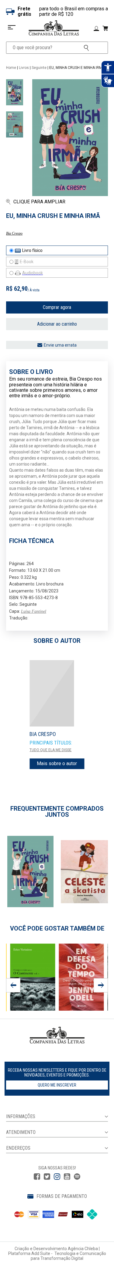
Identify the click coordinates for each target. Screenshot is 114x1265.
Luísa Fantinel (33, 611)
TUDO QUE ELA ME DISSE (50, 750)
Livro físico (32, 250)
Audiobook (32, 272)
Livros (24, 68)
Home (11, 68)
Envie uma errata (60, 345)
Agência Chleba (83, 1248)
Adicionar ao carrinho (57, 324)
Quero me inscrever (57, 1085)
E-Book (26, 261)
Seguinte (39, 68)
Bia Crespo (14, 233)
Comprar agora (57, 307)
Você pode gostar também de (57, 928)
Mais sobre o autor (57, 763)
